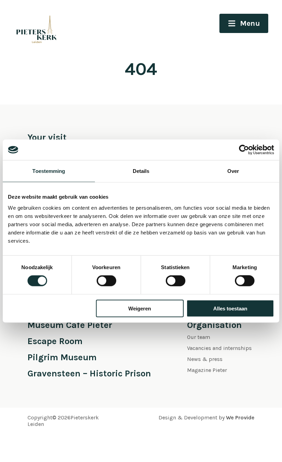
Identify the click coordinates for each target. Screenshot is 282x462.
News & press (205, 359)
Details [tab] (141, 171)
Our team (198, 337)
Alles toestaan (230, 308)
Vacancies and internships (219, 348)
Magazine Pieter (207, 370)
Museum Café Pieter (70, 325)
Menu (250, 23)
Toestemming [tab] (48, 171)
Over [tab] (233, 171)
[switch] (106, 280)
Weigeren (139, 308)
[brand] (29, 24)
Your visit (47, 137)
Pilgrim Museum (62, 357)
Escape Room (55, 341)
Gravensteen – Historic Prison (89, 373)
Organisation (214, 325)
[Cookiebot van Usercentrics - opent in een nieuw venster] (244, 150)
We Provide (240, 417)
